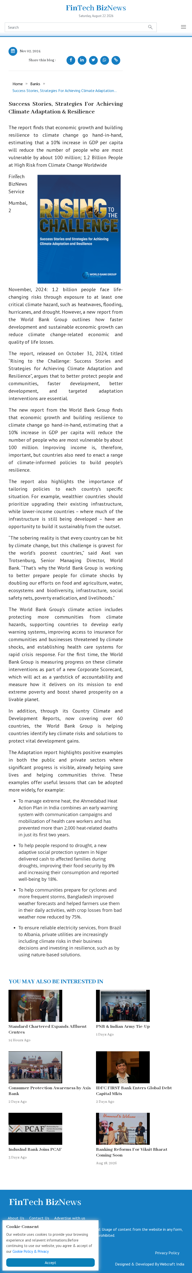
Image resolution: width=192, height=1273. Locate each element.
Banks (35, 83)
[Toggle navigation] (183, 27)
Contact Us (39, 1218)
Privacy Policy (167, 1252)
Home (17, 83)
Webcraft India (172, 1264)
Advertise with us (70, 1218)
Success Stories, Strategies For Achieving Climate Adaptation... (64, 90)
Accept (50, 1262)
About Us (16, 1218)
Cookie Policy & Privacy (30, 1251)
